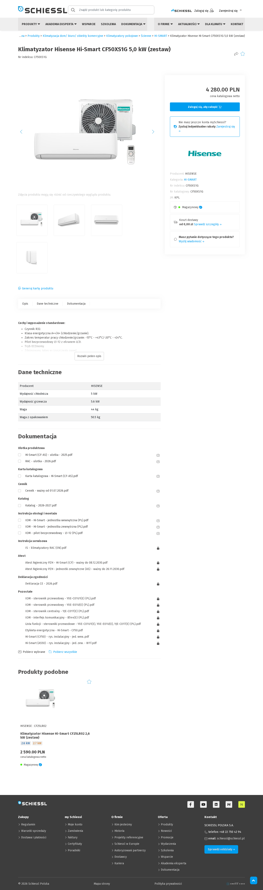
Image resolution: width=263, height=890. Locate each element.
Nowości (166, 831)
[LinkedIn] (216, 804)
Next (155, 133)
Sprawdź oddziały (220, 849)
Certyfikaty (75, 844)
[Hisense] (229, 804)
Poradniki (74, 850)
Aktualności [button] (187, 24)
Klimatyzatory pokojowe (122, 36)
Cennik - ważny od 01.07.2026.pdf (46, 490)
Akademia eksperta (173, 863)
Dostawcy (120, 857)
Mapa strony (102, 883)
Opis (25, 303)
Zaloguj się (201, 11)
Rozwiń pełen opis (89, 356)
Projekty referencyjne (128, 837)
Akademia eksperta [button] (59, 24)
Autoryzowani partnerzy (130, 850)
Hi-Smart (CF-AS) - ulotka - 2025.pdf (48, 455)
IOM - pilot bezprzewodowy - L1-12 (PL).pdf (54, 533)
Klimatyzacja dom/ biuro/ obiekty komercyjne (73, 36)
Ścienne (146, 36)
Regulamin (28, 824)
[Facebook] (190, 804)
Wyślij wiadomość (190, 241)
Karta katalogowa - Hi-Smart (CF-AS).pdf (51, 476)
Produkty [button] (29, 24)
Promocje (167, 837)
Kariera (119, 863)
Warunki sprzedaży (33, 831)
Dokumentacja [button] (132, 24)
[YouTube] (203, 804)
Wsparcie (89, 24)
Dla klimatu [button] (214, 24)
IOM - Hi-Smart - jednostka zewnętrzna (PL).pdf (56, 526)
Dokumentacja (76, 303)
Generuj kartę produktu (37, 288)
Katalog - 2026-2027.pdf (41, 505)
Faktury (72, 837)
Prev (23, 133)
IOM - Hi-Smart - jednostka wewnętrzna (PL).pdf (56, 520)
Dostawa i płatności (33, 837)
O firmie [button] (164, 24)
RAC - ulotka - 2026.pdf (40, 461)
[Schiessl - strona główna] (42, 9)
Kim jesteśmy (123, 824)
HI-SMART (160, 36)
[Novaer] (241, 804)
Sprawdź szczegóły (207, 224)
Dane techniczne (47, 303)
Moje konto (75, 824)
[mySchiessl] (181, 11)
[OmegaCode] (235, 883)
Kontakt (237, 24)
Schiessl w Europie (126, 844)
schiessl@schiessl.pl (231, 838)
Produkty (167, 824)
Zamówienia (75, 831)
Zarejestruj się (228, 11)
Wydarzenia (168, 844)
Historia (119, 831)
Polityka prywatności (168, 883)
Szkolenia (108, 24)
